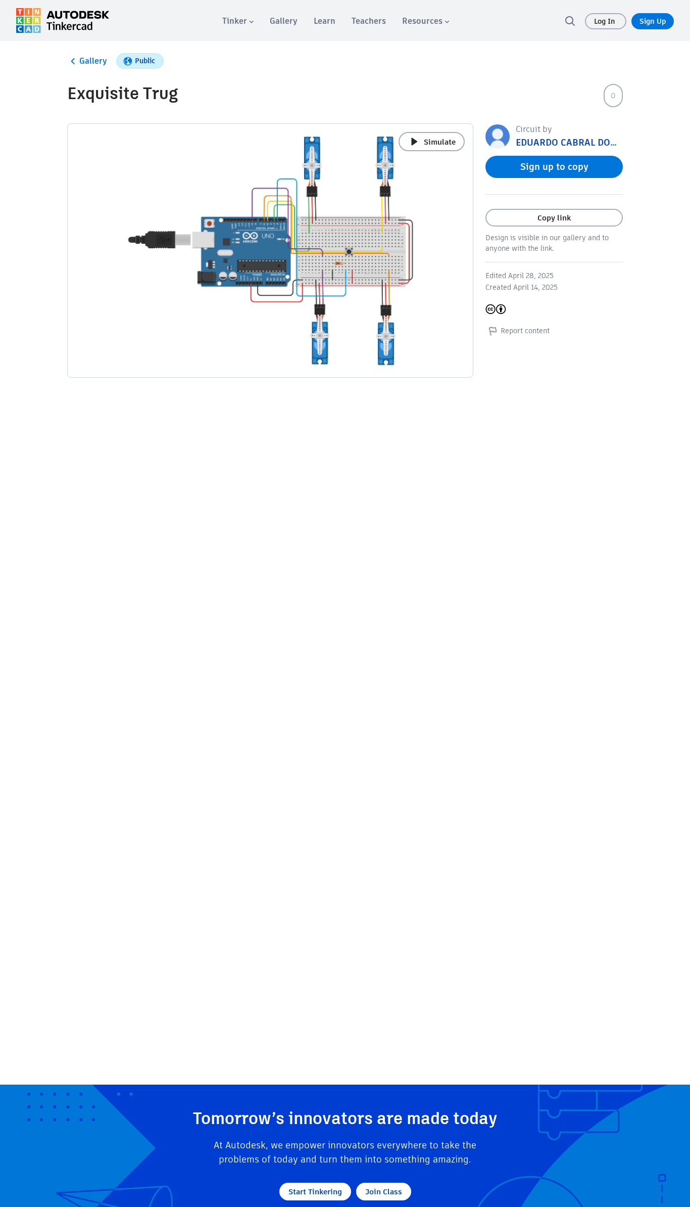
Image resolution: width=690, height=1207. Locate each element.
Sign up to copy (554, 166)
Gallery (93, 61)
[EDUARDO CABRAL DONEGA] (497, 135)
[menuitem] (238, 21)
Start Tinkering (315, 1191)
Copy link (554, 217)
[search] (569, 20)
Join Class (383, 1191)
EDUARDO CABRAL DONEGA (575, 142)
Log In (605, 21)
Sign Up (652, 21)
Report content (525, 331)
